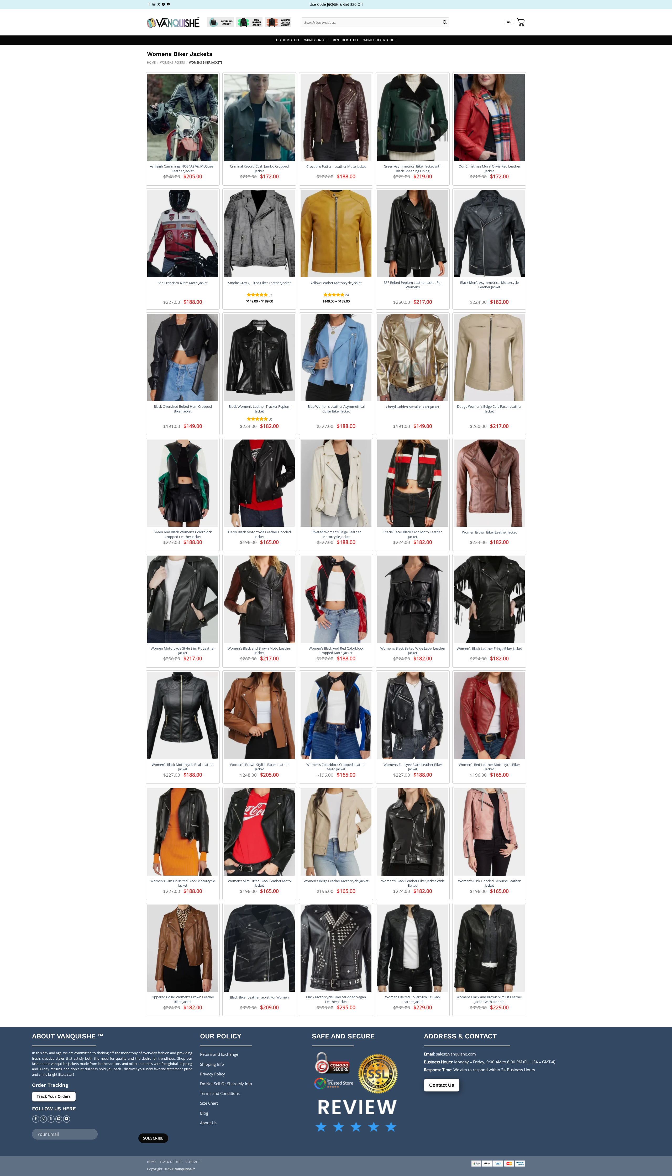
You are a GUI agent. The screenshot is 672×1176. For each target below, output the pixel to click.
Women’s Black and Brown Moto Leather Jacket (259, 650)
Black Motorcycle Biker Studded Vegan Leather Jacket (336, 999)
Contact (193, 1162)
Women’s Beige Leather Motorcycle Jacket (336, 881)
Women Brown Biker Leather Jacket (489, 532)
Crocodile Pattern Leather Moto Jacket (336, 166)
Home (151, 62)
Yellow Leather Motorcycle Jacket (336, 283)
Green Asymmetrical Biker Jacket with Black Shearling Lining (413, 168)
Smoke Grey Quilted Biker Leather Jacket (259, 283)
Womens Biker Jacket (379, 40)
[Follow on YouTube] (168, 4)
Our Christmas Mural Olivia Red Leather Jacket (489, 168)
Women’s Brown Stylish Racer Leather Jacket (259, 766)
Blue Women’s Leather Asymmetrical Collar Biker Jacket (336, 408)
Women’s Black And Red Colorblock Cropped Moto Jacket (336, 650)
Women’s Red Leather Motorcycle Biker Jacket (489, 766)
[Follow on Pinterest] (163, 4)
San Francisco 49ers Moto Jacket (183, 283)
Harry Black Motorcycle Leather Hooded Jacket (259, 534)
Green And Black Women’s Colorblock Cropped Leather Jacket (183, 534)
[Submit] (445, 22)
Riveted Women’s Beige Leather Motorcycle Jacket (336, 534)
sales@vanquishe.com (456, 1054)
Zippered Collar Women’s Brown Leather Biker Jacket (182, 999)
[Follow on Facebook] (149, 4)
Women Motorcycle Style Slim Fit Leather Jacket (183, 650)
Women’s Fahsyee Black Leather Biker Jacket (413, 766)
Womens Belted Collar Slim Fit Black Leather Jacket (412, 999)
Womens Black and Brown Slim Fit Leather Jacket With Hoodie (489, 999)
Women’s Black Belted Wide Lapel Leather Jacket (412, 650)
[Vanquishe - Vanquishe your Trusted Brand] (173, 22)
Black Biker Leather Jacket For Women (259, 997)
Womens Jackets (172, 62)
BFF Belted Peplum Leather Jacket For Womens (413, 284)
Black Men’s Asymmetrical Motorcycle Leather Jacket (489, 284)
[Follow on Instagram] (154, 4)
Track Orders (171, 1162)
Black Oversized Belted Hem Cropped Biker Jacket (183, 408)
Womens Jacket (316, 40)
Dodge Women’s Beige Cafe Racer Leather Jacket (489, 408)
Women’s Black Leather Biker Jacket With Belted (412, 883)
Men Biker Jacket (345, 40)
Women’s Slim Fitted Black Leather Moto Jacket (259, 883)
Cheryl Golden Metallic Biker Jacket (412, 407)
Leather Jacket (288, 40)
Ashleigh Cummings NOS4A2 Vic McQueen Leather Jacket (183, 168)
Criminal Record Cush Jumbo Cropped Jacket (259, 168)
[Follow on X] (158, 4)
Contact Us (441, 1085)
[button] (515, 22)
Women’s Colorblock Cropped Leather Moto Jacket (336, 766)
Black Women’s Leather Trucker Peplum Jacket (259, 408)
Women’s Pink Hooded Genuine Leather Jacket (489, 883)
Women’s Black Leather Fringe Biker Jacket (489, 648)
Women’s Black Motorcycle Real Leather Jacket (183, 766)
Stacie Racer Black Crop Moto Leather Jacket (413, 534)
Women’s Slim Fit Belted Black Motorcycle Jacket (182, 883)
